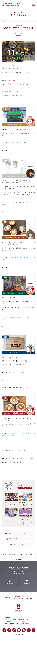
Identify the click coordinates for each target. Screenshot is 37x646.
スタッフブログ (12, 21)
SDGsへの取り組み (30, 597)
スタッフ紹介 (21, 488)
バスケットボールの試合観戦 (27, 555)
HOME (5, 21)
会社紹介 (7, 597)
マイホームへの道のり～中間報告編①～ (10, 555)
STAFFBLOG (20, 559)
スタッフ (18, 34)
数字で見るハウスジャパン (18, 597)
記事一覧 (29, 488)
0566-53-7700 (11, 621)
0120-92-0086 (18, 567)
